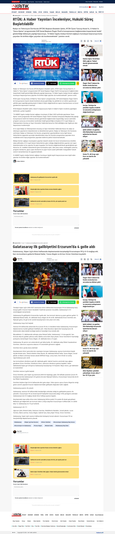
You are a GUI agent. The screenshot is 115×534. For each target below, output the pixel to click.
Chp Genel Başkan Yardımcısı (47, 526)
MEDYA (80, 12)
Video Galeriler (36, 521)
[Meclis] (92, 50)
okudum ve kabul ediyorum (29, 227)
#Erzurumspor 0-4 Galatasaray (22, 425)
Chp (32, 526)
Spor (23, 243)
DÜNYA (45, 12)
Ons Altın (14, 526)
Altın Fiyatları (31, 1)
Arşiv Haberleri (25, 15)
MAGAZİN (65, 12)
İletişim (101, 1)
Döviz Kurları (24, 1)
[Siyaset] (92, 75)
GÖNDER (76, 228)
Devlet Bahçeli (80, 526)
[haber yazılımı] (99, 532)
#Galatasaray (17, 422)
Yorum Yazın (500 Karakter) (20, 213)
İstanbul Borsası (90, 521)
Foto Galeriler (46, 521)
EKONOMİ (21, 12)
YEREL (35, 12)
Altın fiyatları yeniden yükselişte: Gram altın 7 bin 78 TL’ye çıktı (91, 373)
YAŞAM (52, 12)
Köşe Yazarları (89, 1)
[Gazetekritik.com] (16, 515)
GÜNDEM (28, 12)
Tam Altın (37, 526)
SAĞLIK (91, 12)
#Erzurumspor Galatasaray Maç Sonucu (64, 422)
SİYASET (14, 12)
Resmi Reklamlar (99, 515)
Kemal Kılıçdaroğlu (61, 526)
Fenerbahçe (88, 526)
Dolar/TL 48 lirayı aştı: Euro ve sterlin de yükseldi (91, 156)
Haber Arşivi (46, 1)
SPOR (40, 12)
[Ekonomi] (92, 146)
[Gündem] (92, 97)
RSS (14, 532)
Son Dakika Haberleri (102, 521)
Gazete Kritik (17, 15)
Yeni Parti (27, 526)
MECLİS (58, 12)
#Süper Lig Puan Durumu (31, 422)
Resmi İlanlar (81, 521)
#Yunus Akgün (38, 425)
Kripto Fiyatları (38, 1)
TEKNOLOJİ (72, 12)
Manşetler (95, 1)
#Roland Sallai (49, 425)
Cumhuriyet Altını (71, 526)
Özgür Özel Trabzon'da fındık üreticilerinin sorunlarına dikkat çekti (92, 85)
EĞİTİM (86, 12)
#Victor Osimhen (45, 422)
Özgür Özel (21, 526)
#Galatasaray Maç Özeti (62, 425)
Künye (23, 521)
